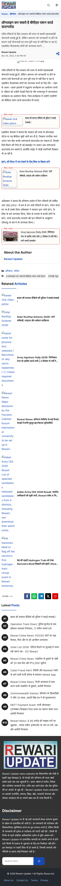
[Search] (39, 861)
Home (4, 13)
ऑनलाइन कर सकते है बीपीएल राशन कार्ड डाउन (26, 276)
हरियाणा (13, 13)
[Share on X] (48, 596)
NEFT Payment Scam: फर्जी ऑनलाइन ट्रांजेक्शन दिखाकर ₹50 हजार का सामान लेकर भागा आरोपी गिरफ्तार (34, 709)
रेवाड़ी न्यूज (54, 276)
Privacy (44, 880)
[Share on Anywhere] (58, 53)
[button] (48, 5)
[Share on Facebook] (27, 596)
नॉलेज (16, 270)
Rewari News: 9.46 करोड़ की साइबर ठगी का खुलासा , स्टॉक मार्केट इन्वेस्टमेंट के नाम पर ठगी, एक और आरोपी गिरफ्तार (34, 725)
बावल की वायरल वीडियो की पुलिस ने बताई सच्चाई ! (38, 299)
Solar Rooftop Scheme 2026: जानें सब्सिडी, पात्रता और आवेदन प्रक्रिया (36, 318)
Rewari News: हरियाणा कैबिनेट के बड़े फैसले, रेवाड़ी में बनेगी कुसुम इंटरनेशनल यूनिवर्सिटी (38, 421)
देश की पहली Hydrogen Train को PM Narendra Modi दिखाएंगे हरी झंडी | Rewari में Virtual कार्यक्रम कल (38, 562)
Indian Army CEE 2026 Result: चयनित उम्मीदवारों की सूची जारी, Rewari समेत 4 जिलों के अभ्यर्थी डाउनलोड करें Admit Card (37, 493)
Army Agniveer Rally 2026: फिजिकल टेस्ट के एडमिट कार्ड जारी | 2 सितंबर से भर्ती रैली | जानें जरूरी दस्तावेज (39, 236)
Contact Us (22, 880)
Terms (34, 880)
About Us (8, 880)
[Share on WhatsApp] (34, 596)
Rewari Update (8, 52)
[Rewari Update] (8, 5)
